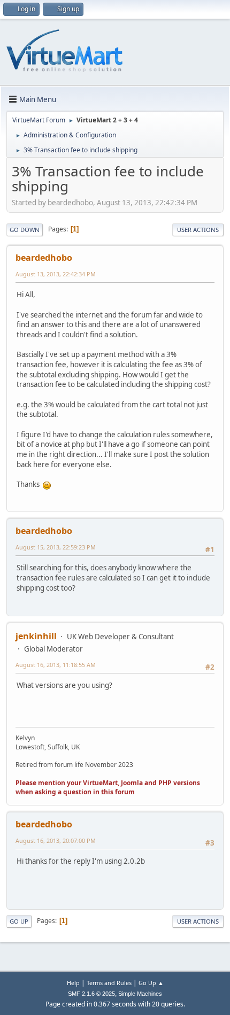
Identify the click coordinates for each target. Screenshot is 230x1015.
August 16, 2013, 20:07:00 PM (56, 840)
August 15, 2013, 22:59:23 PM (56, 547)
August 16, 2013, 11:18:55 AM (56, 665)
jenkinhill (36, 636)
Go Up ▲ (151, 983)
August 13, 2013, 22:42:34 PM (56, 274)
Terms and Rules (109, 983)
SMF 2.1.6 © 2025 (91, 993)
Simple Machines (140, 993)
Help (73, 983)
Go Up (19, 921)
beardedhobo (44, 258)
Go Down (25, 230)
